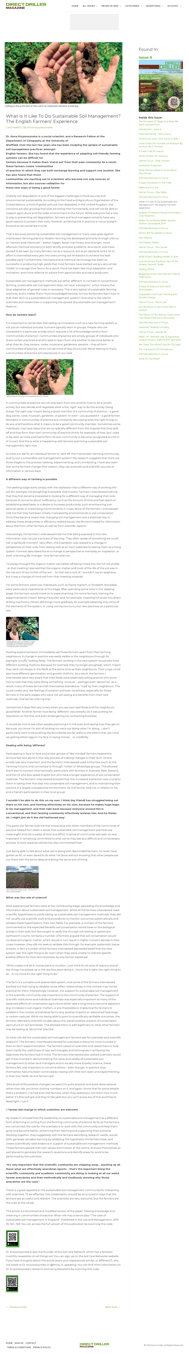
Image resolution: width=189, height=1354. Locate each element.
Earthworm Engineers (150, 165)
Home (75, 6)
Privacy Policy (42, 1347)
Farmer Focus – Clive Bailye (153, 192)
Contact (31, 1343)
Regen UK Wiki (110, 6)
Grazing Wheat (146, 269)
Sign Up (19, 1343)
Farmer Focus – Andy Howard (154, 160)
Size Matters (145, 237)
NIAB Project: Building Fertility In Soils (158, 256)
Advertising (153, 6)
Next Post (113, 1307)
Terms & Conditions (19, 1347)
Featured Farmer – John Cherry (155, 134)
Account (172, 6)
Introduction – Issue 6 (150, 129)
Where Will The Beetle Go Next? (155, 233)
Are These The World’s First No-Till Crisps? (160, 344)
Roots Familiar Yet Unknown (153, 156)
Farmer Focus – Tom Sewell (153, 247)
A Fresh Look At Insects (151, 151)
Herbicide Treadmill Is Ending (154, 327)
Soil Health (14, 127)
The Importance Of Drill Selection (156, 349)
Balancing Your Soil (148, 187)
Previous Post (16, 1307)
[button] (96, 6)
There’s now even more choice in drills (158, 138)
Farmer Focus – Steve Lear (153, 302)
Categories (132, 6)
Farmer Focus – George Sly (153, 332)
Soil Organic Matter (149, 242)
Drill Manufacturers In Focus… (154, 178)
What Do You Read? (149, 358)
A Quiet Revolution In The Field (155, 182)
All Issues (89, 6)
